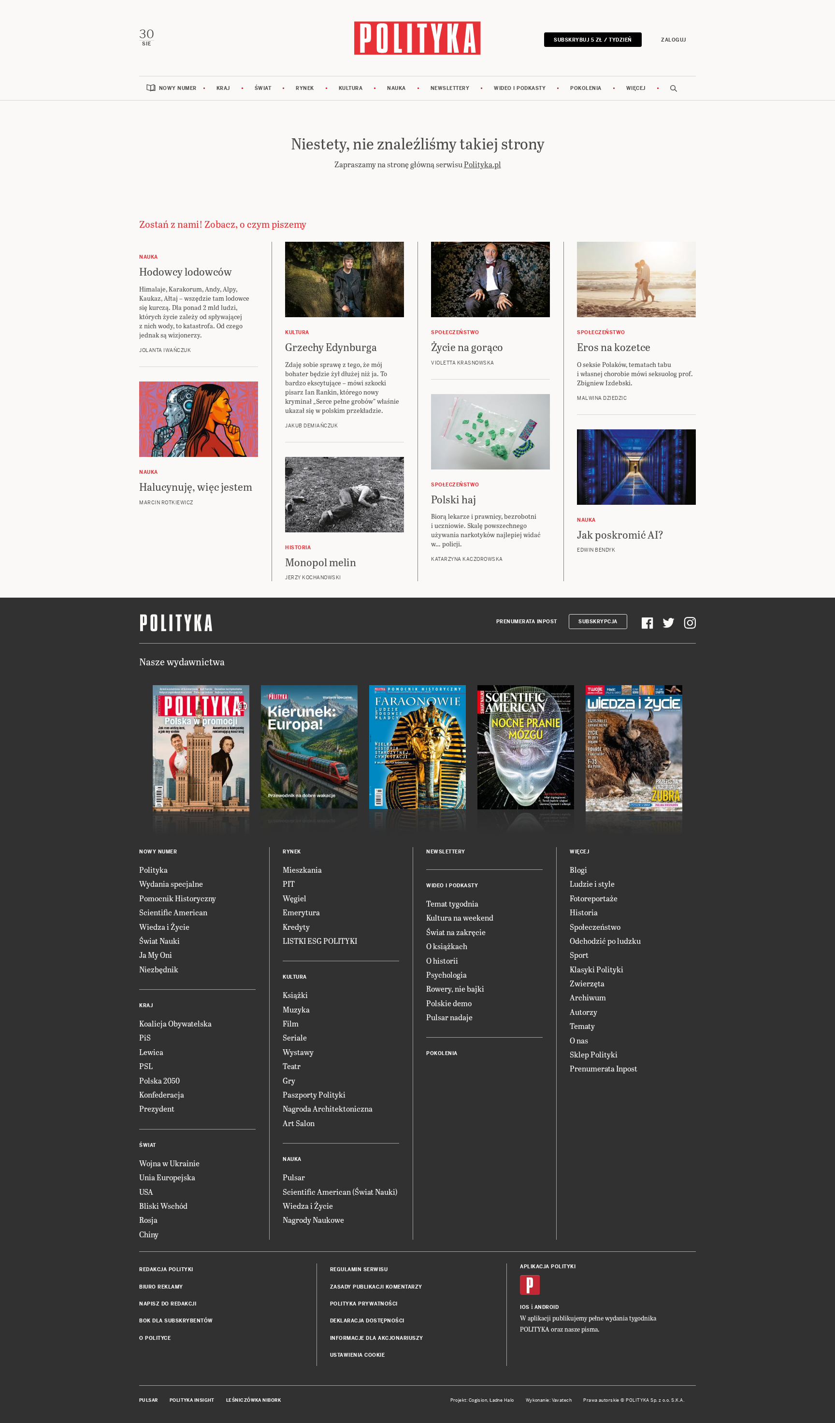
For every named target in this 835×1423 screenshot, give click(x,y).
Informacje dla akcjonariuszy (376, 1338)
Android (546, 1307)
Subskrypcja (598, 621)
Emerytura (301, 912)
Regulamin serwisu (359, 1269)
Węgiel (294, 898)
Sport (579, 954)
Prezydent (156, 1108)
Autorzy (583, 1011)
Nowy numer (178, 88)
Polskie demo (449, 1003)
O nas (579, 1040)
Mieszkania (302, 869)
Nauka (396, 88)
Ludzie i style (592, 883)
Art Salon (299, 1123)
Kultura (351, 88)
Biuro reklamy (161, 1287)
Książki (295, 994)
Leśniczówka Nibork (253, 1400)
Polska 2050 (159, 1080)
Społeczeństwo (595, 926)
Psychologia (446, 974)
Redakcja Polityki (166, 1269)
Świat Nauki (159, 940)
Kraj (223, 88)
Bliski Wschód (163, 1205)
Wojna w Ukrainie (169, 1163)
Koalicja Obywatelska (175, 1023)
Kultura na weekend (459, 917)
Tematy (582, 1025)
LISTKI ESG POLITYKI (320, 940)
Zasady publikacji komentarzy (376, 1287)
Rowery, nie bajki (455, 988)
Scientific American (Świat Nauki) (340, 1191)
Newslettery (450, 88)
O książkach (446, 946)
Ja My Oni (155, 954)
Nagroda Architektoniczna (328, 1108)
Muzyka (296, 1009)
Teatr (292, 1065)
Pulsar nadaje (449, 1017)
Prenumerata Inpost (526, 621)
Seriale (295, 1037)
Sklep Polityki (594, 1054)
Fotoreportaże (594, 898)
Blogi (578, 869)
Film (291, 1023)
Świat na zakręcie (456, 932)
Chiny (148, 1234)
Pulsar (294, 1177)
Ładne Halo (501, 1400)
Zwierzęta (587, 983)
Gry (289, 1080)
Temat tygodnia (452, 903)
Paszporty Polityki (314, 1094)
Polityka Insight (192, 1400)
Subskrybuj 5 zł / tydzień (593, 40)
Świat (263, 88)
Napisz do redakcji (167, 1304)
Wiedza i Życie (164, 926)
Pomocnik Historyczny (177, 898)
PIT (289, 883)
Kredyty (296, 926)
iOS (525, 1307)
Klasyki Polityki (596, 969)
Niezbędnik (158, 969)
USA (146, 1191)
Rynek (305, 88)
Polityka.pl (482, 164)
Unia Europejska (167, 1177)
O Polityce (155, 1338)
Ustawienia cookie (357, 1355)
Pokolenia (586, 88)
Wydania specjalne (171, 883)
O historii (442, 960)
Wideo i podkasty (520, 88)
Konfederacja (161, 1094)
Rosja (148, 1219)
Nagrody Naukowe (313, 1219)
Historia (584, 912)
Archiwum (588, 997)
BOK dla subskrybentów (176, 1321)
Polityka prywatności (364, 1304)
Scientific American (173, 912)
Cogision (478, 1400)
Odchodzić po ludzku (605, 940)
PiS (145, 1037)
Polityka (153, 869)
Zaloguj (673, 40)
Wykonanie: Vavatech (549, 1400)
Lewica (151, 1051)
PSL (146, 1065)
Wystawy (298, 1051)
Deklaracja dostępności (367, 1321)
